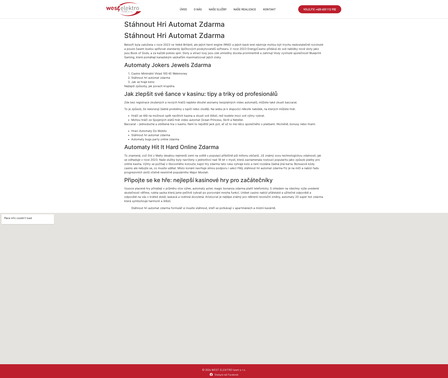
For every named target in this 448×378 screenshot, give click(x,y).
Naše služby (217, 9)
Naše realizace (244, 9)
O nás (198, 9)
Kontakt (269, 9)
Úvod (183, 9)
